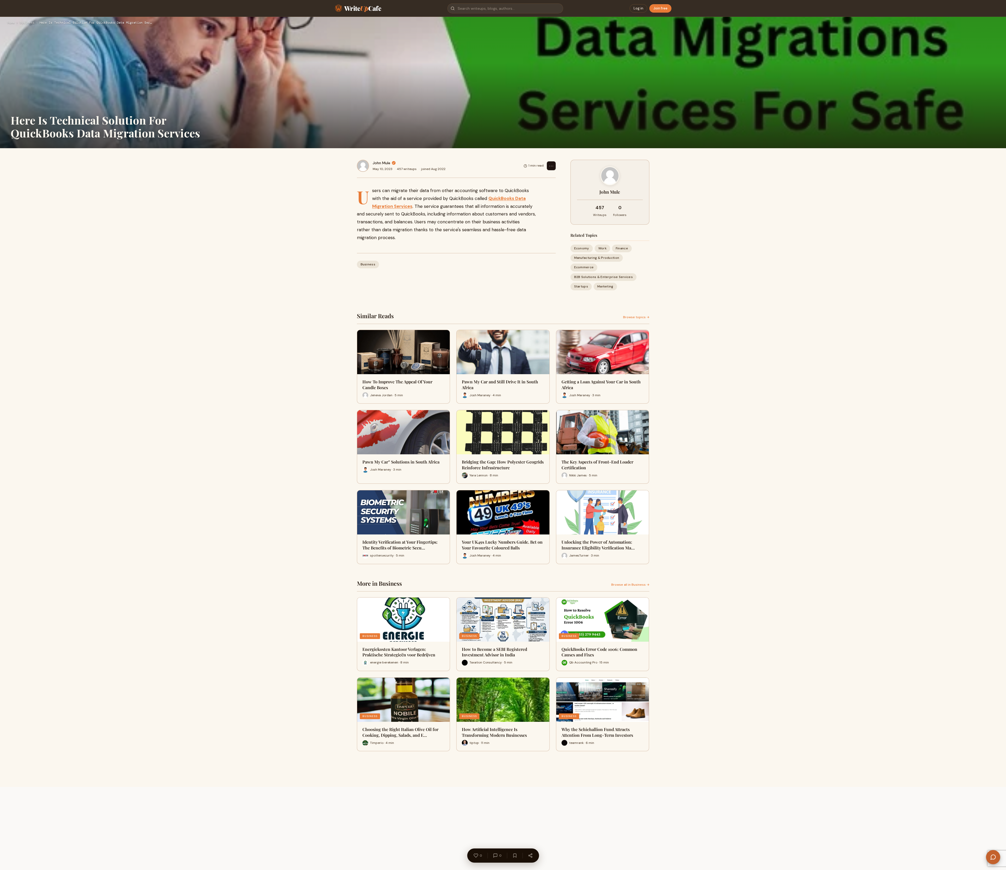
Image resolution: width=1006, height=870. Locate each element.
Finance (622, 248)
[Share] (530, 855)
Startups (581, 286)
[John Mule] (363, 166)
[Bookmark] (514, 855)
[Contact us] (993, 857)
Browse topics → (636, 317)
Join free (660, 8)
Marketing (605, 286)
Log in (638, 8)
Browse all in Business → (630, 585)
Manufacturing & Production (596, 258)
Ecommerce (584, 267)
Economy (581, 248)
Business (27, 23)
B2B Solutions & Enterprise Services (603, 277)
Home (11, 23)
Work (602, 248)
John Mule (381, 163)
